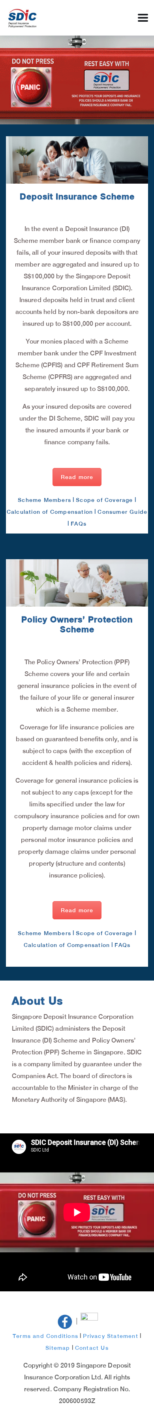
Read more (77, 477)
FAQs (78, 523)
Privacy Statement (110, 1336)
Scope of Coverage (104, 500)
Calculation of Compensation (50, 512)
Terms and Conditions (45, 1336)
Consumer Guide (122, 512)
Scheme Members (44, 500)
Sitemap (57, 1348)
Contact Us (92, 1348)
